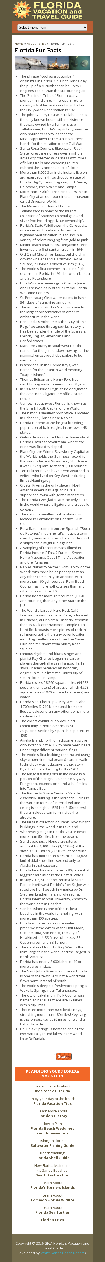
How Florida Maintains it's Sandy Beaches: (52, 1170)
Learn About (52, 1185)
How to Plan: (52, 1128)
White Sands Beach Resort (64, 1253)
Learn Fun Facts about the (53, 1088)
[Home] (49, 18)
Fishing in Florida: (52, 1143)
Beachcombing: (52, 1155)
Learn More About (52, 1113)
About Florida (36, 43)
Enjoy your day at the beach (52, 1101)
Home (19, 43)
